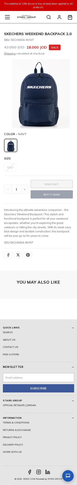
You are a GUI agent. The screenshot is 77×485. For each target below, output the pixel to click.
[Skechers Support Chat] (68, 476)
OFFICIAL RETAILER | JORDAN (19, 405)
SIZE (7, 158)
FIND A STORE (11, 354)
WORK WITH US (12, 451)
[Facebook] (29, 472)
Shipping (10, 53)
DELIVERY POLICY (13, 444)
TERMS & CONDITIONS (16, 422)
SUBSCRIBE (38, 388)
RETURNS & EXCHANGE (17, 430)
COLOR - (15, 134)
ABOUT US (9, 339)
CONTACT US (10, 346)
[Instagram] (38, 472)
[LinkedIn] (47, 472)
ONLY (10, 167)
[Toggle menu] (7, 17)
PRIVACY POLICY (12, 437)
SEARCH (8, 332)
